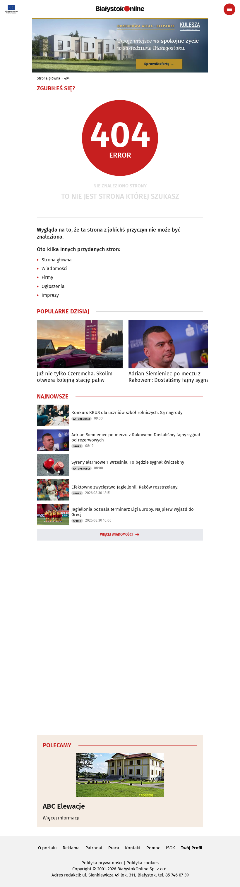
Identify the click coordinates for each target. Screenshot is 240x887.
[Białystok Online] (120, 9)
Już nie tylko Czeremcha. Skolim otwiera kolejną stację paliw (74, 377)
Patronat (93, 847)
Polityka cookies (142, 862)
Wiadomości (55, 268)
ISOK (170, 847)
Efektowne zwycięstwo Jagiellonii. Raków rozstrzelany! (125, 487)
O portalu (47, 847)
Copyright (81, 869)
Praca (113, 847)
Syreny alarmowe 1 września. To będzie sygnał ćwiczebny (127, 462)
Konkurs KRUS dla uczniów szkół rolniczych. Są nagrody (126, 412)
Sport (77, 446)
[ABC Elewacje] (120, 775)
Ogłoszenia (53, 286)
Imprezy (50, 295)
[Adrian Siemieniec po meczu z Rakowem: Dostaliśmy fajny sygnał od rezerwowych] (171, 344)
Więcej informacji (61, 818)
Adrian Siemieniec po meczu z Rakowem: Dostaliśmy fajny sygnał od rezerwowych (169, 377)
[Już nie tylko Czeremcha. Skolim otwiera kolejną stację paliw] (80, 344)
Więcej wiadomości (116, 534)
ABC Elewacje (64, 806)
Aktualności (81, 418)
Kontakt (132, 847)
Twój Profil (191, 847)
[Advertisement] (120, 637)
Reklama (71, 847)
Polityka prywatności (101, 862)
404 (67, 78)
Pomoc (153, 847)
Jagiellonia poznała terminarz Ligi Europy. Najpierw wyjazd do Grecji (132, 512)
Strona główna (48, 78)
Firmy (47, 277)
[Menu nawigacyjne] (229, 9)
